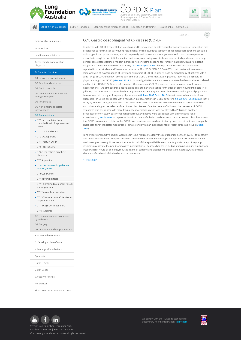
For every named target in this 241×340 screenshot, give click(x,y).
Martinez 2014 (121, 80)
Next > (94, 159)
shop (206, 15)
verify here (182, 321)
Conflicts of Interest (40, 329)
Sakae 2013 (181, 98)
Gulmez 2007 (147, 95)
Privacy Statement (63, 329)
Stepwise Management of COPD (111, 26)
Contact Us (182, 26)
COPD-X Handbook (80, 26)
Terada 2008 (105, 117)
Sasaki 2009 (195, 98)
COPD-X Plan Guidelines (54, 26)
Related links (166, 26)
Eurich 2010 (161, 95)
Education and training (143, 26)
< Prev (87, 159)
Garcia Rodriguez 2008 (143, 65)
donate (194, 15)
